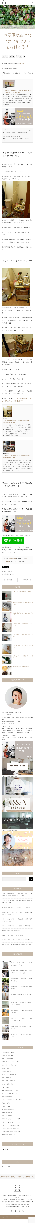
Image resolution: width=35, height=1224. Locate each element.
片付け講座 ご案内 (7, 1134)
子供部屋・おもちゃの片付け (9, 1062)
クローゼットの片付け (7, 1065)
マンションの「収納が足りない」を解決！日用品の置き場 (16, 926)
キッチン (17, 574)
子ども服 (4, 1087)
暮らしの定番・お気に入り (9, 1090)
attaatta (21, 63)
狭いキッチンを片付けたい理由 (12, 136)
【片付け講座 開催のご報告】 (10, 1131)
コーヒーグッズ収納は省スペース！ (22, 666)
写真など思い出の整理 (7, 1081)
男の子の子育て (6, 1115)
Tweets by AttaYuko (7, 1166)
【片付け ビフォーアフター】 (10, 1122)
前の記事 (9, 580)
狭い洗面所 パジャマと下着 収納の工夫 (21, 994)
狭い (13, 574)
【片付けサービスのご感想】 (9, 1125)
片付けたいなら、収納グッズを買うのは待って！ (14, 935)
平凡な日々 (5, 1106)
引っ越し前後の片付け (7, 1084)
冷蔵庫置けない (8, 574)
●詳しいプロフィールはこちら (9, 735)
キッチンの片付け (20, 50)
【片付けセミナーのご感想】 (9, 1128)
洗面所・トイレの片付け (8, 1074)
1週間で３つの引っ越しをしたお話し (11, 930)
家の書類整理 (5, 1077)
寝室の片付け (5, 1068)
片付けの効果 (5, 1103)
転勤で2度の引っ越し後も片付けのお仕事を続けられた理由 (17, 944)
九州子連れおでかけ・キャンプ (10, 1119)
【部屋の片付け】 (6, 1052)
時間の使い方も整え (7, 1109)
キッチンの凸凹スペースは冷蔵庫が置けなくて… (16, 133)
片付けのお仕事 (6, 1112)
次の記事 (25, 580)
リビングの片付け (6, 1058)
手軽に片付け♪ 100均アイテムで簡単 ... (23, 591)
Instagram (12, 558)
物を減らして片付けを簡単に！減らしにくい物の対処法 (16, 940)
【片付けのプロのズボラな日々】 (10, 1100)
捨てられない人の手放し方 (9, 1093)
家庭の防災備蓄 (6, 1096)
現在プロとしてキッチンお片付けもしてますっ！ (16, 139)
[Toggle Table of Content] (29, 130)
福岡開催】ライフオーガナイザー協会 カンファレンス (16, 907)
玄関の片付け (5, 1071)
